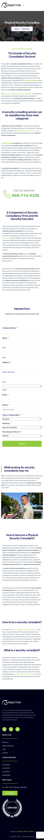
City (4, 382)
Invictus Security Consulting (24, 674)
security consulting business (18, 94)
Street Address (8, 372)
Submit (22, 444)
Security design (6, 143)
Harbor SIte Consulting (26, 831)
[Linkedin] (17, 729)
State (4, 390)
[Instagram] (11, 729)
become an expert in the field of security (23, 629)
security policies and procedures (28, 130)
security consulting (31, 80)
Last (4, 357)
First (4, 348)
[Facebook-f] (4, 729)
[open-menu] (23, 5)
